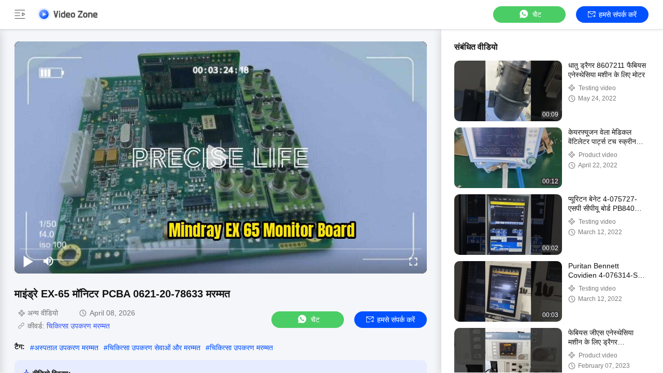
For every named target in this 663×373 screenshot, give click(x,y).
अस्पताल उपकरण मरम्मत (66, 347)
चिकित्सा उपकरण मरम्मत (78, 326)
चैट (536, 14)
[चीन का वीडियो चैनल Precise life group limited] (67, 14)
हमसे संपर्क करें (618, 14)
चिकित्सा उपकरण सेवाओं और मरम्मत (154, 347)
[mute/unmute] (48, 261)
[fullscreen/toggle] (413, 261)
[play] (221, 157)
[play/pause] (28, 261)
